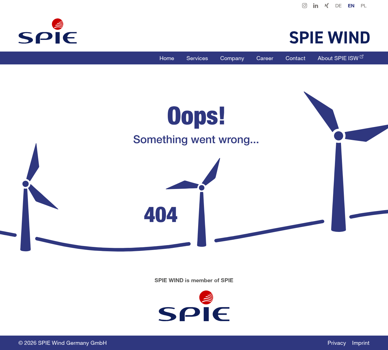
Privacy (337, 342)
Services (197, 58)
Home (166, 58)
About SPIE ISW (338, 58)
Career (264, 58)
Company (232, 58)
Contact (295, 58)
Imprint (361, 342)
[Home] (47, 31)
